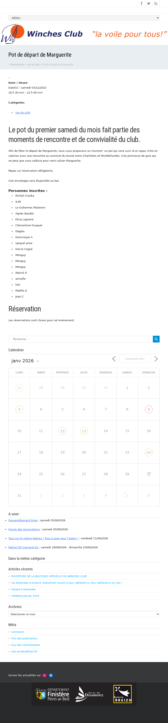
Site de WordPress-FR (24, 651)
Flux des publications (24, 638)
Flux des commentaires (25, 645)
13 (84, 431)
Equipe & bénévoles (23, 589)
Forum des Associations (24, 529)
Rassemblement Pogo (22, 520)
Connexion (17, 632)
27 (19, 388)
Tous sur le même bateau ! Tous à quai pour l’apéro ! (43, 538)
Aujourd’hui (135, 359)
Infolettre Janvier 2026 (25, 596)
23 (149, 453)
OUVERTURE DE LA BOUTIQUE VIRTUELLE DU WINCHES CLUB (49, 576)
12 (62, 431)
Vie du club (22, 112)
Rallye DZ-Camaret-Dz (23, 547)
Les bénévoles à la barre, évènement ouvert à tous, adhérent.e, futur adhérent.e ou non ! (66, 582)
